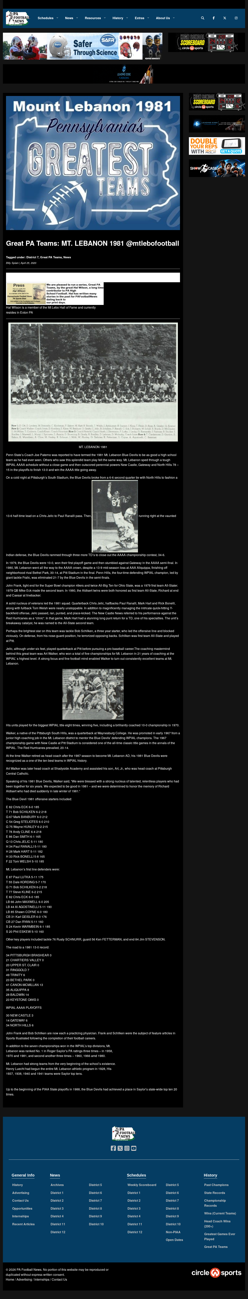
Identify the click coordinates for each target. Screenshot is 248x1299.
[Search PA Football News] (203, 18)
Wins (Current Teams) (220, 1213)
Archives (57, 1185)
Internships (20, 1216)
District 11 (58, 1224)
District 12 (58, 1232)
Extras (139, 18)
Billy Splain (12, 263)
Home (10, 1279)
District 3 (57, 1208)
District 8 (95, 1208)
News (69, 18)
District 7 (32, 257)
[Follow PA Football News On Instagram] (237, 18)
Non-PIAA (173, 1232)
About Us (163, 18)
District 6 (95, 1192)
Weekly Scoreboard (141, 1185)
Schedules (45, 18)
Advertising (20, 1192)
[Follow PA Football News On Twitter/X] (225, 18)
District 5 (95, 1185)
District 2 (57, 1200)
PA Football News (29, 1269)
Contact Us (20, 1200)
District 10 (96, 1224)
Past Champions (216, 1185)
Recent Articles (23, 1224)
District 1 (57, 1192)
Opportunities (22, 1208)
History (118, 18)
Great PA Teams (51, 257)
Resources (93, 18)
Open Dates (174, 1239)
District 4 (57, 1216)
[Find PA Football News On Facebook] (214, 18)
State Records (214, 1192)
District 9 (95, 1216)
